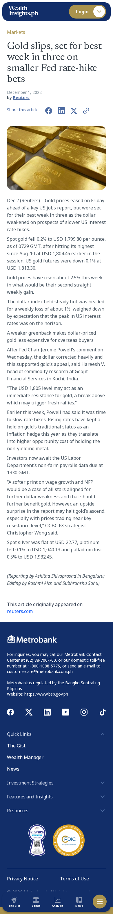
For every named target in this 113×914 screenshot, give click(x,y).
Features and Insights (29, 796)
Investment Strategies (30, 783)
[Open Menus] (100, 901)
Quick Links (19, 734)
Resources (17, 810)
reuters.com (20, 611)
